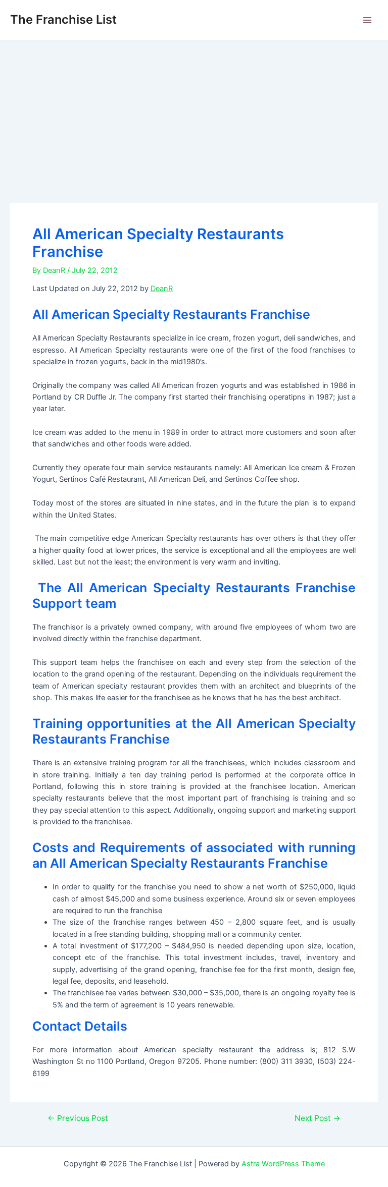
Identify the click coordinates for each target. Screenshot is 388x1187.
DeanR (162, 288)
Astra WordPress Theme (283, 1163)
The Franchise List (63, 19)
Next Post (318, 1118)
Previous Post (77, 1118)
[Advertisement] (194, 116)
